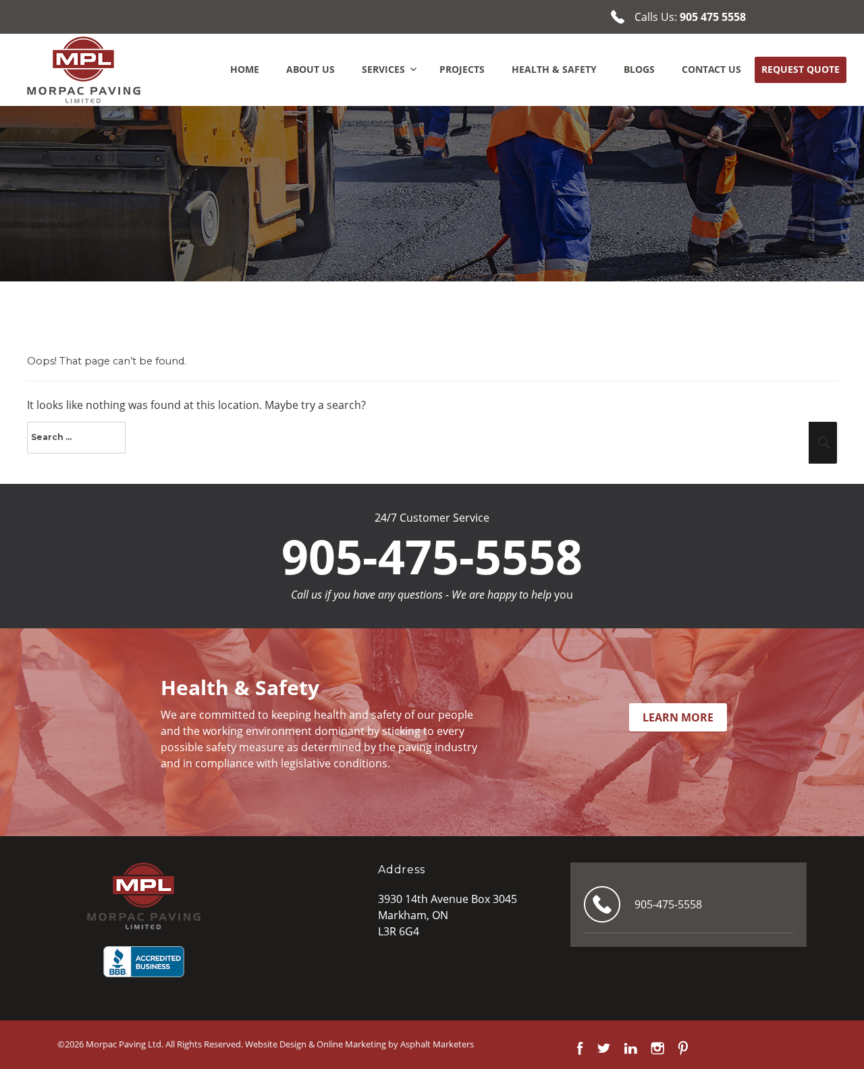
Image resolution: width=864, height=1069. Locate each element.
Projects (462, 69)
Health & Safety (554, 69)
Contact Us (711, 69)
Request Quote (800, 69)
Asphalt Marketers (437, 1044)
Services (383, 69)
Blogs (639, 69)
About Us (310, 69)
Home (244, 69)
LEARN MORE (678, 717)
